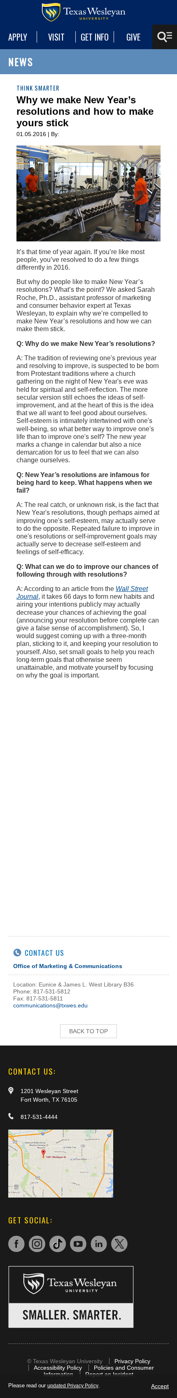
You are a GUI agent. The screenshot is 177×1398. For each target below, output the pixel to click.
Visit (56, 37)
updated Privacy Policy (72, 1385)
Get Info (95, 37)
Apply (17, 37)
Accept (160, 1386)
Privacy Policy (132, 1361)
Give (133, 37)
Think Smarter (37, 88)
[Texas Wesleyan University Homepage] (88, 12)
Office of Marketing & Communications (67, 966)
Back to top (88, 1031)
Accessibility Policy (58, 1367)
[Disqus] (88, 817)
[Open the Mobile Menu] (164, 37)
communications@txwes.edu (50, 1005)
